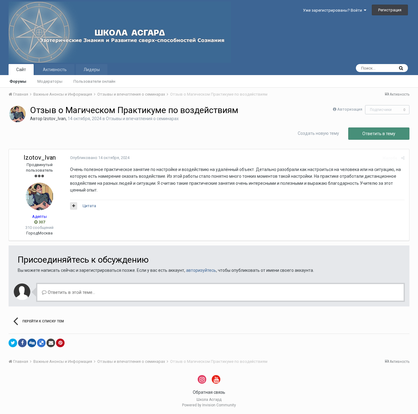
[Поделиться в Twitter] (13, 343)
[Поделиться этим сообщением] (403, 158)
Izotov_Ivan (54, 118)
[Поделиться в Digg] (32, 343)
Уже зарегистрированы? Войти (333, 10)
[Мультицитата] (73, 206)
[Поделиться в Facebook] (22, 343)
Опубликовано (99, 157)
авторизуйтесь (201, 270)
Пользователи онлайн (94, 81)
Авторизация (349, 109)
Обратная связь (209, 392)
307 (41, 222)
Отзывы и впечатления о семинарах (142, 118)
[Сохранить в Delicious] (41, 343)
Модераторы (49, 81)
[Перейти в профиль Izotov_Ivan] (17, 114)
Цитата (89, 205)
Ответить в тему (378, 133)
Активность (55, 69)
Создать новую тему (318, 133)
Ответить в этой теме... (71, 292)
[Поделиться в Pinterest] (60, 343)
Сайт (21, 69)
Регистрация (389, 10)
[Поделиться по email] (51, 343)
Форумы (17, 81)
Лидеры (92, 69)
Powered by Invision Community (209, 405)
